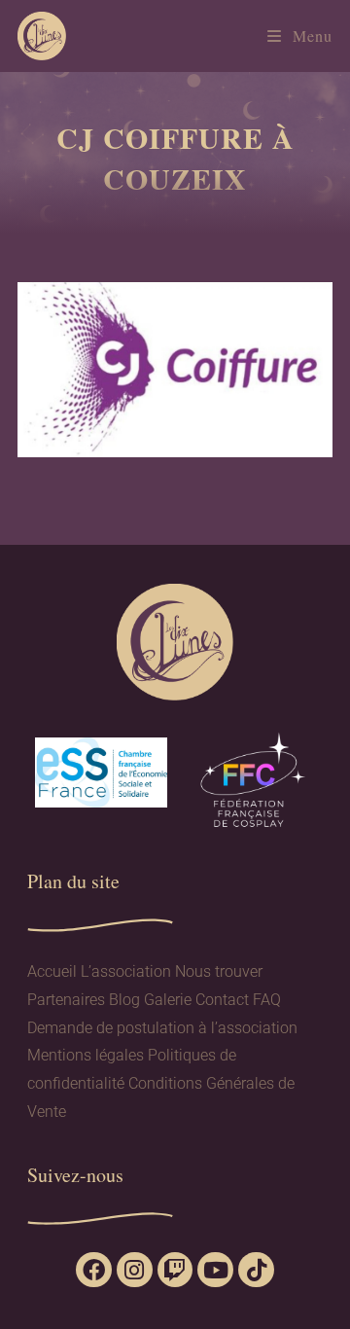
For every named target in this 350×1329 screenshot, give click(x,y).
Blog (124, 999)
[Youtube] (215, 1270)
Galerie (168, 999)
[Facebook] (94, 1270)
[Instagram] (135, 1270)
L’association (126, 971)
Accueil (52, 971)
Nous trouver (218, 971)
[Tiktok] (256, 1270)
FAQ (267, 999)
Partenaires (66, 999)
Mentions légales (85, 1055)
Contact (222, 999)
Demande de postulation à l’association (162, 1028)
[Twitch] (175, 1270)
